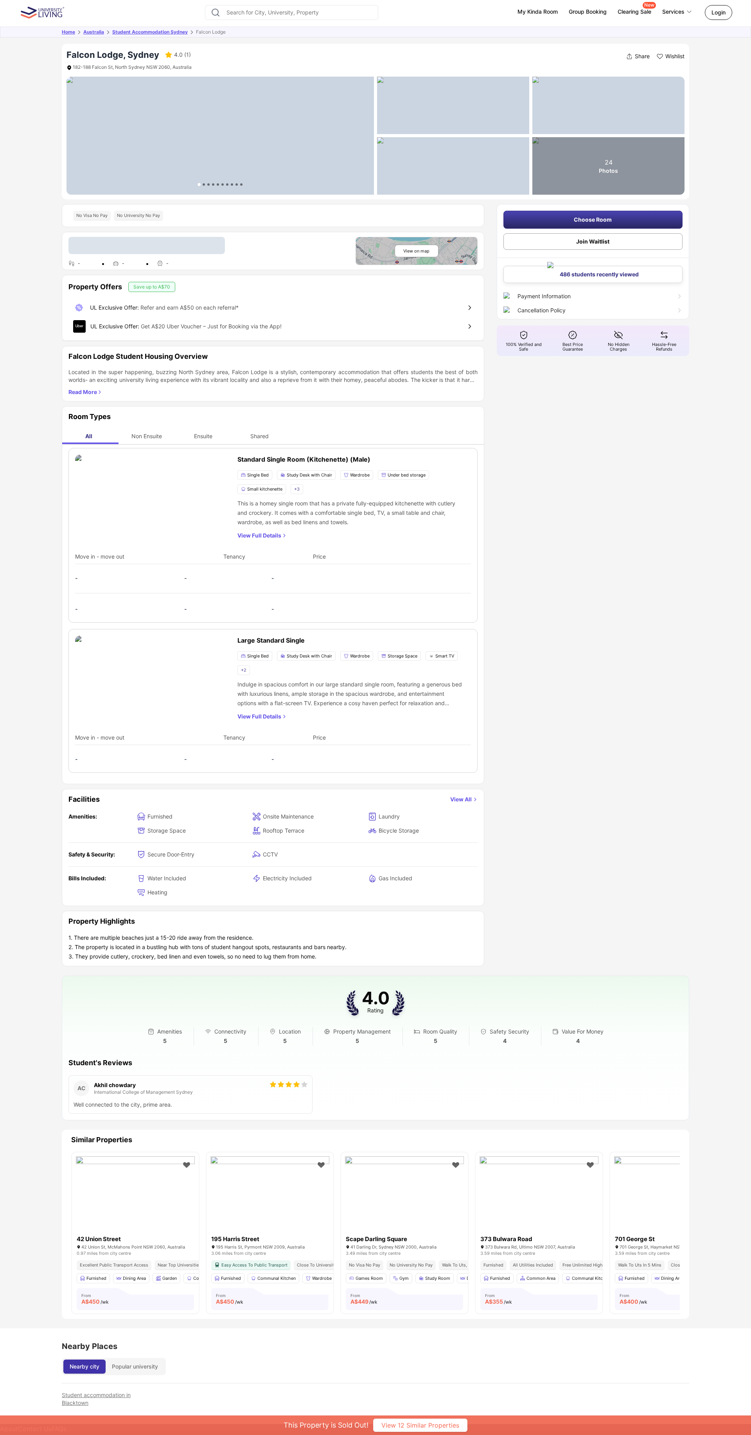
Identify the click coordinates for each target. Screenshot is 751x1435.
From (95, 1299)
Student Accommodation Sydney (150, 32)
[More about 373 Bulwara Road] (539, 1196)
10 (241, 184)
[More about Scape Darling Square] (404, 1196)
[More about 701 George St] (673, 1196)
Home (68, 32)
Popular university (135, 1366)
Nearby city (84, 1366)
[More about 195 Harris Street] (269, 1196)
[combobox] (291, 12)
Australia (93, 32)
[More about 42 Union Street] (135, 1196)
